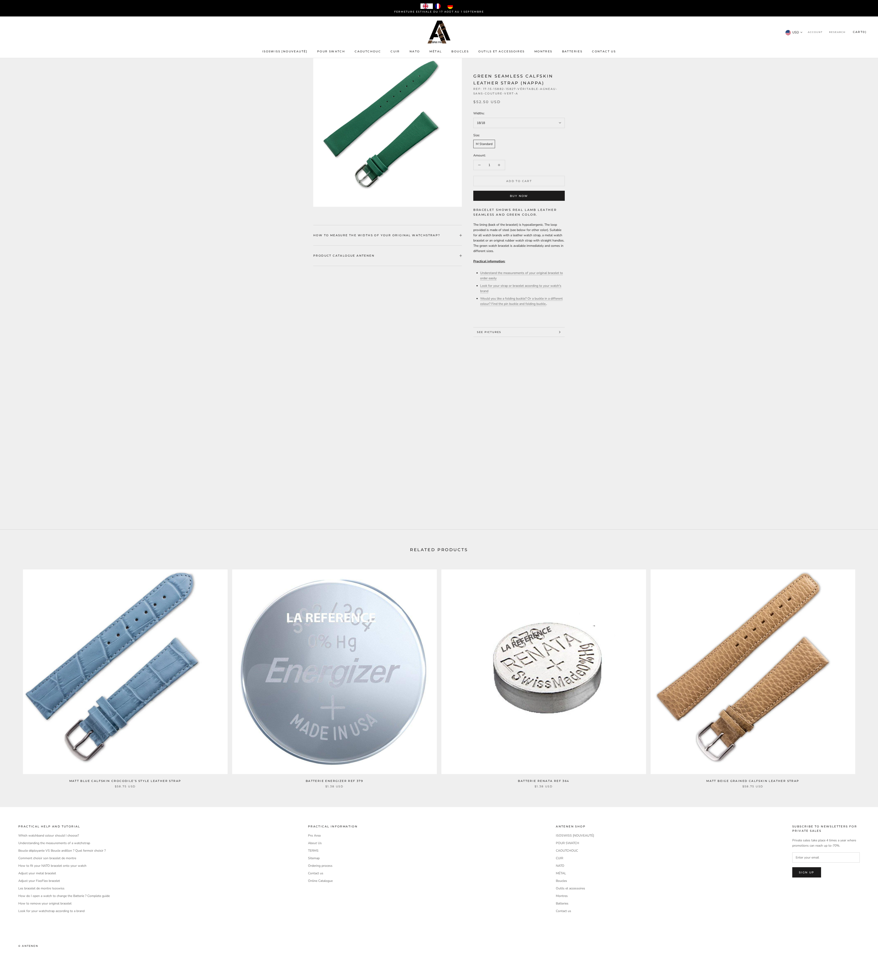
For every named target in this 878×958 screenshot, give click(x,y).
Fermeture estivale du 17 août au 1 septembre (439, 11)
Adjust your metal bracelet (37, 873)
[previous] (14, 674)
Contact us (604, 51)
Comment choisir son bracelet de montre (47, 858)
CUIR (395, 51)
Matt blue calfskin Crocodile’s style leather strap (125, 781)
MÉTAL (435, 51)
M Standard (484, 144)
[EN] (426, 6)
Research (837, 32)
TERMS (313, 850)
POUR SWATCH (331, 51)
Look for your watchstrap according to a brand (51, 911)
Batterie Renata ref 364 (543, 781)
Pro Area (314, 835)
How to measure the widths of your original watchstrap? (376, 235)
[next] (864, 674)
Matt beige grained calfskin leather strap (752, 781)
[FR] (439, 6)
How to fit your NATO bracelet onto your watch (52, 866)
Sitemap (314, 858)
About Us (315, 843)
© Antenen (28, 945)
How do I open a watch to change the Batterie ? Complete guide (64, 896)
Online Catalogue (320, 881)
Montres (543, 51)
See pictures (489, 332)
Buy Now (519, 196)
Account (815, 32)
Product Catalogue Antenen (344, 255)
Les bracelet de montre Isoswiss (41, 888)
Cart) (860, 32)
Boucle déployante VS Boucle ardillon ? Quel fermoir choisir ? (62, 850)
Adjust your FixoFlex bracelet (39, 881)
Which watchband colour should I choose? (48, 835)
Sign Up (806, 872)
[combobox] (426, 6)
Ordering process (320, 866)
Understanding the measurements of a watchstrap (54, 843)
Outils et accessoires (501, 51)
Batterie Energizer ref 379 (334, 781)
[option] (439, 6)
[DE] (451, 6)
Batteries (572, 51)
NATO (415, 51)
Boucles (460, 51)
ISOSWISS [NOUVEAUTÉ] (285, 51)
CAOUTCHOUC (368, 51)
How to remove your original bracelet (45, 903)
